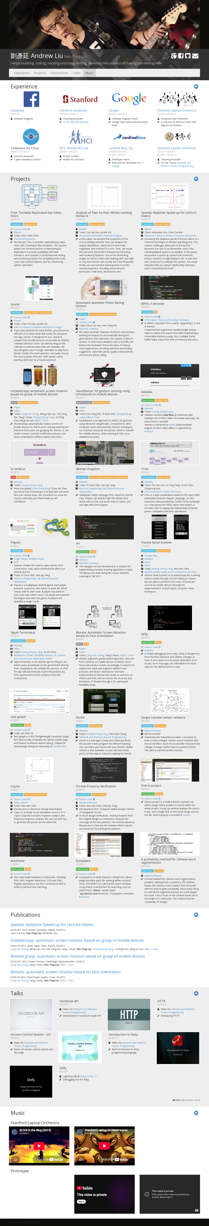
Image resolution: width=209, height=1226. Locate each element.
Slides (148, 565)
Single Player (20, 558)
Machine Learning (88, 328)
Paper (82, 318)
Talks (76, 73)
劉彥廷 (49, 55)
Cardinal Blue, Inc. (121, 148)
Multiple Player (36, 558)
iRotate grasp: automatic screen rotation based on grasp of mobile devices (78, 956)
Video (17, 410)
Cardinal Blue (60, 746)
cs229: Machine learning (75, 121)
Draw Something (41, 488)
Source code (21, 229)
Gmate (186, 814)
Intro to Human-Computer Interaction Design (38, 327)
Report (17, 232)
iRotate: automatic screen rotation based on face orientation (66, 971)
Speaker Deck (192, 1100)
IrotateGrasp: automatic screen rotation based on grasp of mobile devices (77, 940)
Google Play (151, 555)
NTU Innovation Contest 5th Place (163, 491)
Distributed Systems (24, 238)
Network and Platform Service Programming (177, 164)
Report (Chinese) (88, 802)
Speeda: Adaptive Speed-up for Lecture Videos (52, 924)
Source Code (152, 405)
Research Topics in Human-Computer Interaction (170, 235)
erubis (172, 424)
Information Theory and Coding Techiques (167, 319)
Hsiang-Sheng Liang (43, 417)
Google (114, 110)
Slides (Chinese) (153, 730)
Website (149, 408)
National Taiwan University (177, 148)
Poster (17, 320)
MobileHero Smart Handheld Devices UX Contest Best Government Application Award (39, 657)
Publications (59, 73)
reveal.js (149, 431)
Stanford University (73, 110)
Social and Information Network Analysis (100, 235)
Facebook (17, 110)
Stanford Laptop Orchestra (177, 110)
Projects (40, 73)
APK (16, 562)
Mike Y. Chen (41, 420)
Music (89, 73)
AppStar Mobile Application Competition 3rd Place (171, 571)
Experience (21, 73)
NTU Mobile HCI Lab (74, 148)
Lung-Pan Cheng (30, 413)
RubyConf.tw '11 (88, 1076)
